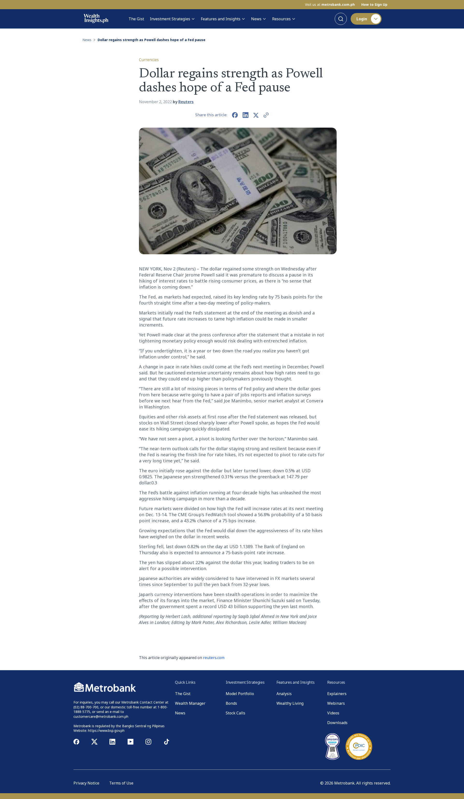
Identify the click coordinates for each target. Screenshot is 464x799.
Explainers (337, 693)
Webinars (336, 703)
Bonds (231, 703)
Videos (333, 713)
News (256, 19)
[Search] (341, 19)
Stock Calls (235, 713)
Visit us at (330, 4)
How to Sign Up (374, 4)
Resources (281, 19)
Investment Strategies (170, 19)
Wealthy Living (290, 703)
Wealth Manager (190, 703)
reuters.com (214, 657)
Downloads (337, 722)
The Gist (136, 19)
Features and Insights (220, 19)
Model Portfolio (240, 693)
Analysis (284, 693)
